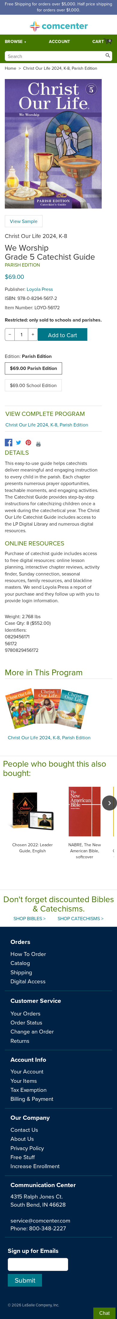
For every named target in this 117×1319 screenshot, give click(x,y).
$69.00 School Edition (33, 385)
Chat (104, 1313)
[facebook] (8, 442)
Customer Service (35, 1000)
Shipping (21, 972)
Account (59, 41)
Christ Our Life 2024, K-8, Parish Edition (60, 68)
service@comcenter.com (40, 1220)
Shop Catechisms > (81, 918)
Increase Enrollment (35, 1166)
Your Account (27, 1071)
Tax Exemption (28, 1089)
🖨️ (38, 443)
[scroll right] (109, 803)
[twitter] (18, 442)
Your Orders (25, 1013)
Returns (19, 1041)
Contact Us (24, 1129)
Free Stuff (22, 1157)
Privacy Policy (27, 1148)
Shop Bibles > (30, 918)
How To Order (28, 954)
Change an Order (32, 1031)
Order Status (26, 1022)
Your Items (23, 1080)
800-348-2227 (47, 1228)
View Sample (24, 221)
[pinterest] (28, 442)
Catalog (20, 963)
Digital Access (28, 981)
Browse (14, 41)
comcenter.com (58, 24)
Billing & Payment (31, 1099)
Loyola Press (40, 289)
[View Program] (58, 708)
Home (10, 68)
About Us (22, 1138)
